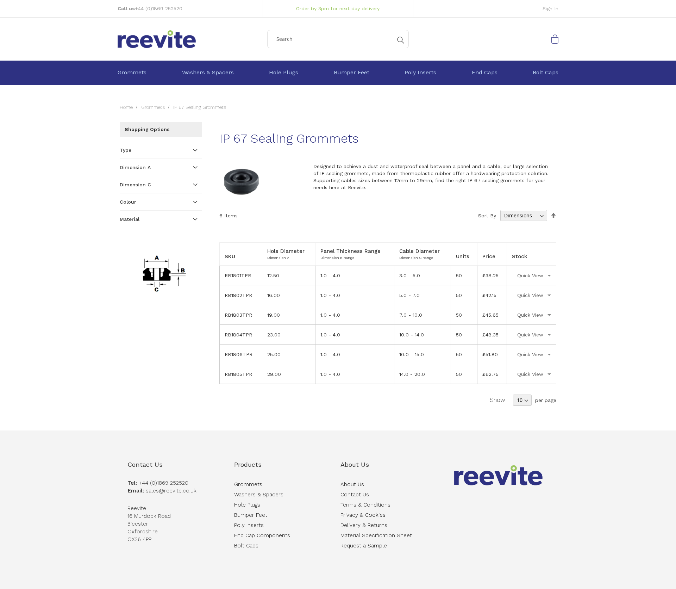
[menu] (338, 73)
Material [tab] (129, 219)
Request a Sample (363, 545)
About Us (354, 464)
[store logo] (190, 39)
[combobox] (338, 39)
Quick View (530, 275)
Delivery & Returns (363, 525)
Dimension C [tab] (135, 184)
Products (248, 464)
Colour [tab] (128, 202)
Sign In (550, 8)
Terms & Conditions (365, 505)
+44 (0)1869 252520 (158, 8)
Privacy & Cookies (363, 515)
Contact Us (145, 464)
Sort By (487, 215)
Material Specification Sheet (376, 535)
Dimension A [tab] (135, 167)
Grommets (153, 107)
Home (127, 107)
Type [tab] (125, 150)
